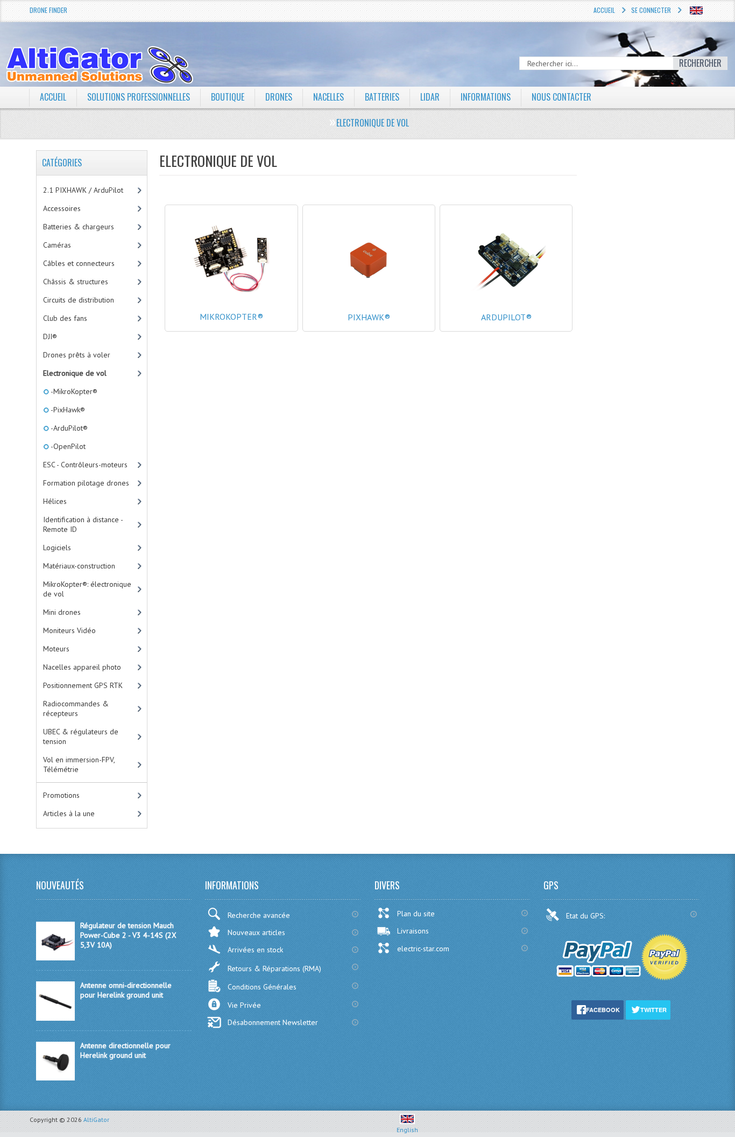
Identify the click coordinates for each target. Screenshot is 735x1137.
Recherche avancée (259, 915)
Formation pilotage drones (86, 483)
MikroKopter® (231, 316)
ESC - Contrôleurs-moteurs (85, 464)
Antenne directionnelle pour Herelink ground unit (125, 1050)
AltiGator (96, 1119)
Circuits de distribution (78, 300)
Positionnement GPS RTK (83, 685)
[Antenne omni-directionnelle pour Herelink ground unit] (55, 1018)
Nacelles (328, 96)
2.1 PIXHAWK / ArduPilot (83, 190)
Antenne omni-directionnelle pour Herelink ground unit (126, 990)
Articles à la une (69, 813)
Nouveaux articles (256, 932)
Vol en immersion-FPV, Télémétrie (79, 764)
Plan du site (416, 913)
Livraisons (413, 931)
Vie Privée (244, 1005)
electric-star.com (423, 948)
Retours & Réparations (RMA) (274, 968)
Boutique (227, 96)
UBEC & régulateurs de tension (80, 736)
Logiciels (57, 547)
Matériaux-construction (79, 566)
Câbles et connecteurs (79, 263)
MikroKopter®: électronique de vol (87, 589)
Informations (486, 96)
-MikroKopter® (73, 391)
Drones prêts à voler (76, 355)
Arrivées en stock (255, 949)
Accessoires (62, 208)
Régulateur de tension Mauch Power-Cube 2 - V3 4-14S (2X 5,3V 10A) (128, 935)
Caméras (57, 245)
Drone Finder (48, 10)
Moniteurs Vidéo (69, 630)
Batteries (382, 96)
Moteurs (56, 649)
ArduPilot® (506, 317)
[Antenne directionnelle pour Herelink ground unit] (55, 1078)
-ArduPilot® (68, 428)
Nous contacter (561, 96)
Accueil (604, 10)
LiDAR (430, 96)
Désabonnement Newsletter (273, 1022)
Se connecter (651, 10)
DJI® (50, 336)
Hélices (55, 501)
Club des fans (65, 318)
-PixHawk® (67, 410)
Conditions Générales (262, 987)
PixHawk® (369, 317)
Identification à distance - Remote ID (83, 524)
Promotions (61, 795)
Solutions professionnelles (138, 96)
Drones (278, 96)
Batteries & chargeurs (78, 226)
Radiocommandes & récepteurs (76, 708)
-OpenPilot (67, 446)
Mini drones (62, 612)
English (407, 1130)
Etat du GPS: (586, 916)
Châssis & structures (75, 281)
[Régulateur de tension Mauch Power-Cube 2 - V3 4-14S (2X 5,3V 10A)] (55, 958)
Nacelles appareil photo (82, 667)
